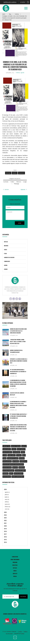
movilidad (21, 458)
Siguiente (23, 189)
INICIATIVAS (15, 565)
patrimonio (21, 467)
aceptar (22, 2)
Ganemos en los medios (9, 257)
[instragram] (16, 298)
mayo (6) (7, 499)
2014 (5, 542)
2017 (5, 534)
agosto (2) (7, 492)
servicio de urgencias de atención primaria (13, 464)
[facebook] (10, 298)
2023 (5, 518)
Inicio (3, 14)
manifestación (23, 461)
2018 (5, 531)
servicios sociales (7, 467)
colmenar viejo (6, 446)
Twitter (12, 182)
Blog (10, 14)
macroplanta (16, 461)
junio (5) (7, 497)
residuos (14, 449)
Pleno (5, 253)
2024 (5, 515)
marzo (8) (7, 504)
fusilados (14, 173)
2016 (5, 537)
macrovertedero (7, 476)
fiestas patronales (7, 461)
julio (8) (7, 494)
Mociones (6, 246)
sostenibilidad (16, 452)
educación (15, 467)
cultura (23, 452)
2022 (5, 520)
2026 (5, 489)
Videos (5, 249)
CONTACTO (15, 573)
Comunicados (7, 261)
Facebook (5, 182)
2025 (5, 512)
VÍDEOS (15, 571)
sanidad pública (6, 449)
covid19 (4, 455)
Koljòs (22, 633)
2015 (5, 539)
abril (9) (7, 502)
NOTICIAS (15, 568)
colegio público (11, 455)
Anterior (6, 189)
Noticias (17, 14)
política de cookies (10, 2)
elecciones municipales (8, 470)
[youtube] (19, 298)
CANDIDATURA (15, 557)
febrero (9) (7, 506)
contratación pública (20, 470)
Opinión (5, 269)
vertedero (19, 455)
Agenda (22, 72)
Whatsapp (16, 183)
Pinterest (18, 182)
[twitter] (13, 298)
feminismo (5, 473)
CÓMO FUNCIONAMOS (15, 559)
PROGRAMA (15, 562)
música (11, 473)
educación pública (7, 452)
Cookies (20, 631)
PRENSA (15, 576)
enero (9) (7, 509)
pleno (24, 455)
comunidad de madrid (12, 458)
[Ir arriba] (15, 637)
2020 (5, 526)
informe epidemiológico (18, 476)
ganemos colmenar (15, 446)
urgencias (24, 446)
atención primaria (18, 473)
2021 (5, 523)
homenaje (8, 173)
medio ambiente (21, 449)
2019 (5, 529)
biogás (4, 458)
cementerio (21, 173)
